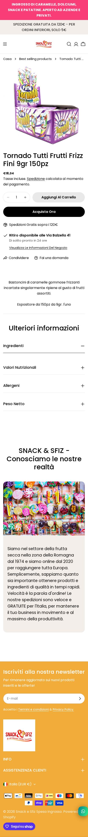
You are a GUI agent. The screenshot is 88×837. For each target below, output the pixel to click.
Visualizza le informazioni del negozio (38, 248)
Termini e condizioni (33, 709)
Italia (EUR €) (20, 784)
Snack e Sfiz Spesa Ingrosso (39, 811)
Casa (7, 59)
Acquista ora (44, 211)
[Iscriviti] (79, 698)
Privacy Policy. (63, 709)
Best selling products (35, 59)
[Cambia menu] (5, 44)
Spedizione (36, 178)
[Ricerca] (69, 44)
